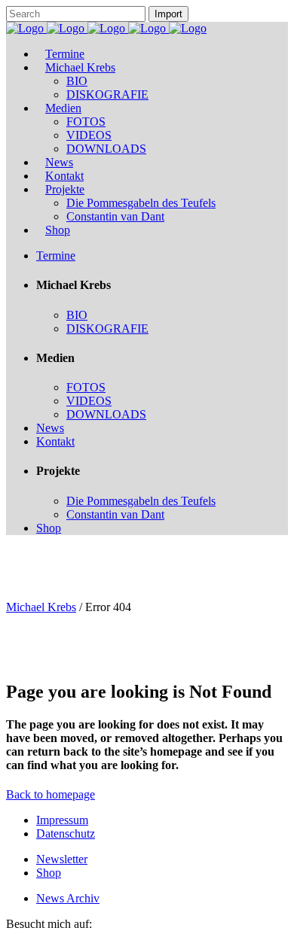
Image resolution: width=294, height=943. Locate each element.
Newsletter (61, 859)
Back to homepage (50, 794)
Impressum (62, 820)
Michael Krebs (41, 607)
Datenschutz (65, 833)
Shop (48, 872)
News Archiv (68, 898)
